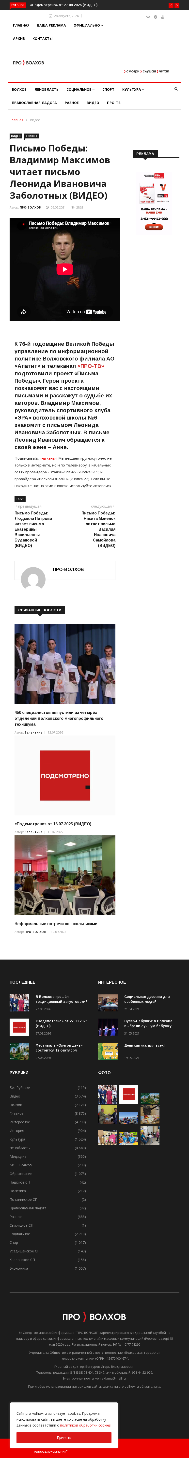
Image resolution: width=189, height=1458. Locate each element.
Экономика (19, 1268)
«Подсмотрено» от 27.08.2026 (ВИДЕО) (63, 5)
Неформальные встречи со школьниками (56, 924)
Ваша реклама (51, 25)
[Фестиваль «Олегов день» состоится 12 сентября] (21, 1052)
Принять (64, 1437)
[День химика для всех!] (109, 1052)
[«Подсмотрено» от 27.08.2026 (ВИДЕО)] (21, 1028)
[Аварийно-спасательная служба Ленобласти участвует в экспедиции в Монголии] (128, 1123)
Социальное (79, 89)
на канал (49, 458)
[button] (171, 5)
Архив (19, 38)
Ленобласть (46, 89)
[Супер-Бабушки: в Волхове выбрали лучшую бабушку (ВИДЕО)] (109, 1028)
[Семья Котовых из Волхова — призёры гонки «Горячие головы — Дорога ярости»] (128, 1143)
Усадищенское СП (25, 1251)
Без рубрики (20, 1087)
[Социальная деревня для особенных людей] (109, 1003)
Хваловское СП (22, 1259)
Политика (18, 1190)
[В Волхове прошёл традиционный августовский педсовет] (21, 1003)
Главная (21, 25)
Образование (21, 1173)
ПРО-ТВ (114, 102)
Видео (93, 102)
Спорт (108, 89)
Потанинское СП (23, 1199)
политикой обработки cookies (85, 1425)
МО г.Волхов (21, 1165)
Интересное (20, 1122)
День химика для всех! (144, 1045)
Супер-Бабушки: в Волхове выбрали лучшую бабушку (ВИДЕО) (148, 1026)
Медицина (18, 1156)
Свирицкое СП (21, 1225)
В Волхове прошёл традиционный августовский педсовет (62, 1001)
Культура (132, 89)
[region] (64, 1425)
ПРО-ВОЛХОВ (30, 207)
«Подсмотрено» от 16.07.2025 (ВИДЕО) (53, 824)
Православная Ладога (34, 102)
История (17, 1130)
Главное (17, 1113)
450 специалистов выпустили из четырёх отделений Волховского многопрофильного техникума (59, 718)
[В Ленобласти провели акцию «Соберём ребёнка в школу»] (107, 1143)
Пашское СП (20, 1182)
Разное (72, 102)
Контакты (42, 38)
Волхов (19, 89)
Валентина (34, 732)
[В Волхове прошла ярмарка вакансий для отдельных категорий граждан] (150, 1143)
